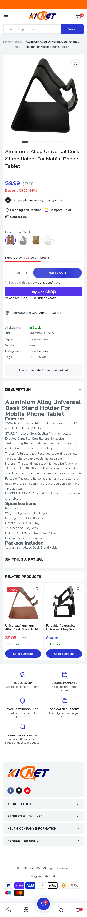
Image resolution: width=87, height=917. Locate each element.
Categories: (13, 351)
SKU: (8, 333)
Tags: (9, 357)
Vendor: (10, 345)
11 (61, 142)
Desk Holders (39, 351)
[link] (37, 588)
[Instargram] (19, 790)
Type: (9, 339)
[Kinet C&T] (42, 17)
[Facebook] (10, 790)
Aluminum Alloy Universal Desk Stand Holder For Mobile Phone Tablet (42, 158)
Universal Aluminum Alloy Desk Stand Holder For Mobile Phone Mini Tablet (23, 627)
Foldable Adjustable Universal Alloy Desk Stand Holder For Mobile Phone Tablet (64, 627)
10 (57, 142)
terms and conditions (45, 282)
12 (64, 142)
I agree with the (34, 282)
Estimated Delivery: (25, 313)
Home (7, 42)
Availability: (13, 327)
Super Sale (18, 44)
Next (78, 622)
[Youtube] (27, 790)
